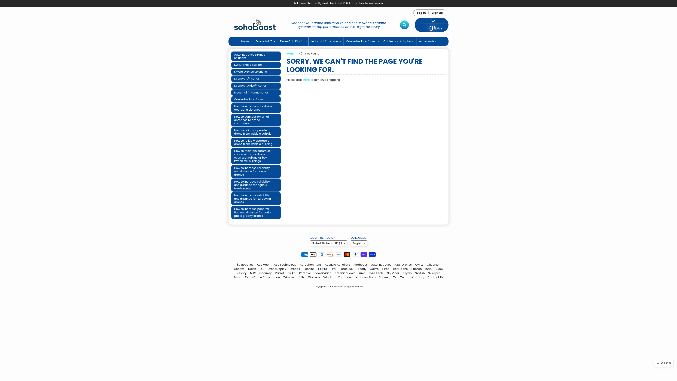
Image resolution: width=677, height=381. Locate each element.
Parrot (279, 273)
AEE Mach (263, 265)
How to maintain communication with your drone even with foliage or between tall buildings (253, 156)
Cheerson (433, 265)
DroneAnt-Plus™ (294, 42)
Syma (237, 277)
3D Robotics (245, 265)
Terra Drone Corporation (262, 277)
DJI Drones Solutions (248, 65)
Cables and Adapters (398, 41)
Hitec (385, 269)
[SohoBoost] (254, 25)
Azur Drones (403, 265)
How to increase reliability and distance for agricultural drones (252, 185)
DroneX (295, 269)
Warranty (417, 277)
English (357, 243)
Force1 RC (346, 269)
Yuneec (384, 277)
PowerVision (323, 273)
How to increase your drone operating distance (253, 108)
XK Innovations (366, 277)
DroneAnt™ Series (247, 79)
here (306, 80)
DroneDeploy (277, 269)
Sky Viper (392, 273)
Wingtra (328, 277)
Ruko (361, 273)
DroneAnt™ (266, 42)
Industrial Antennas (327, 42)
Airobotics (360, 265)
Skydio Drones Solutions (250, 72)
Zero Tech (400, 277)
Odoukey (265, 273)
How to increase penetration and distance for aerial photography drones (252, 212)
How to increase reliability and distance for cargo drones (252, 171)
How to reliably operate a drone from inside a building (253, 142)
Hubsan (416, 269)
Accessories (427, 41)
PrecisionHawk (345, 273)
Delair (252, 269)
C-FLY (419, 265)
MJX (253, 273)
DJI (262, 269)
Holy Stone (400, 269)
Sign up (437, 12)
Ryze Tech (376, 273)
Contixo (239, 269)
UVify (301, 277)
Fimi (333, 269)
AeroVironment (310, 265)
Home (245, 41)
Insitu (428, 269)
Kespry (241, 273)
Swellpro (434, 273)
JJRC (439, 269)
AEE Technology (285, 265)
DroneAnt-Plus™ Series (250, 86)
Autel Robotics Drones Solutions (249, 56)
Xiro (349, 277)
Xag (340, 277)
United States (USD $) (327, 243)
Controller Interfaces (363, 42)
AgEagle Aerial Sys (337, 265)
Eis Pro (322, 269)
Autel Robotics (381, 265)
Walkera (314, 277)
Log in (421, 12)
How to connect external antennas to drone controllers (251, 120)
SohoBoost (337, 286)
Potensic (305, 273)
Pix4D (291, 273)
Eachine (309, 269)
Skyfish (420, 273)
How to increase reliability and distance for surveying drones (252, 198)
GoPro (374, 269)
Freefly (361, 269)
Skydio (407, 273)
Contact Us (435, 277)
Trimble (288, 277)
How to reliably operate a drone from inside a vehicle (253, 132)
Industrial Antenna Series (251, 92)
